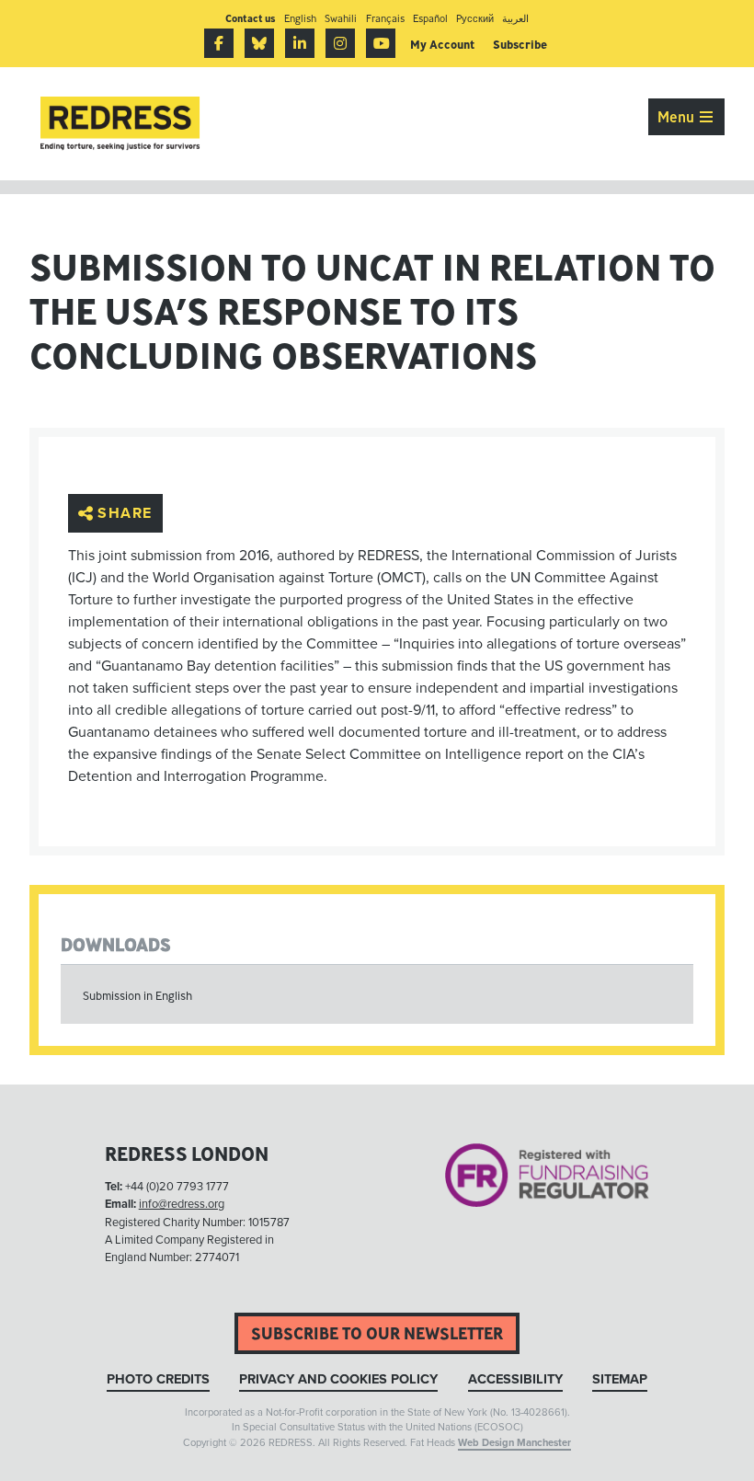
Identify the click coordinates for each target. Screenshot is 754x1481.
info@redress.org (181, 1204)
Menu (677, 117)
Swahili (341, 18)
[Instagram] (340, 43)
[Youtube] (380, 43)
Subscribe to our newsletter (377, 1333)
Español (430, 18)
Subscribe (520, 44)
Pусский (475, 18)
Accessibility (515, 1379)
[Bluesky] (259, 43)
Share (125, 513)
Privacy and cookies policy (338, 1379)
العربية (515, 18)
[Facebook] (219, 43)
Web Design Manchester (514, 1443)
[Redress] (120, 124)
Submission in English (137, 996)
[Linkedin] (299, 43)
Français (385, 18)
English (300, 18)
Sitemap (619, 1379)
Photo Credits (158, 1379)
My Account (442, 44)
